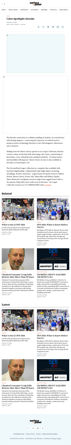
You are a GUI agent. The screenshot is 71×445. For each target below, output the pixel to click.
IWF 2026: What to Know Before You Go (52, 226)
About (4, 9)
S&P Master (24, 9)
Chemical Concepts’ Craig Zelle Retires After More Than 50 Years (18, 275)
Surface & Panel (12, 22)
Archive (38, 434)
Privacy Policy (30, 434)
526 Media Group (19, 434)
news (8, 16)
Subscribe (44, 9)
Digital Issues (13, 9)
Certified (47, 185)
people (4, 272)
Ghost (54, 438)
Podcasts (53, 9)
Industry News (42, 272)
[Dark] (2, 4)
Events (4, 222)
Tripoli (59, 438)
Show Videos (63, 9)
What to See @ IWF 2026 (13, 225)
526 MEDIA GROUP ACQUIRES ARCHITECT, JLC (51, 275)
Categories (34, 9)
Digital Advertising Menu (49, 434)
